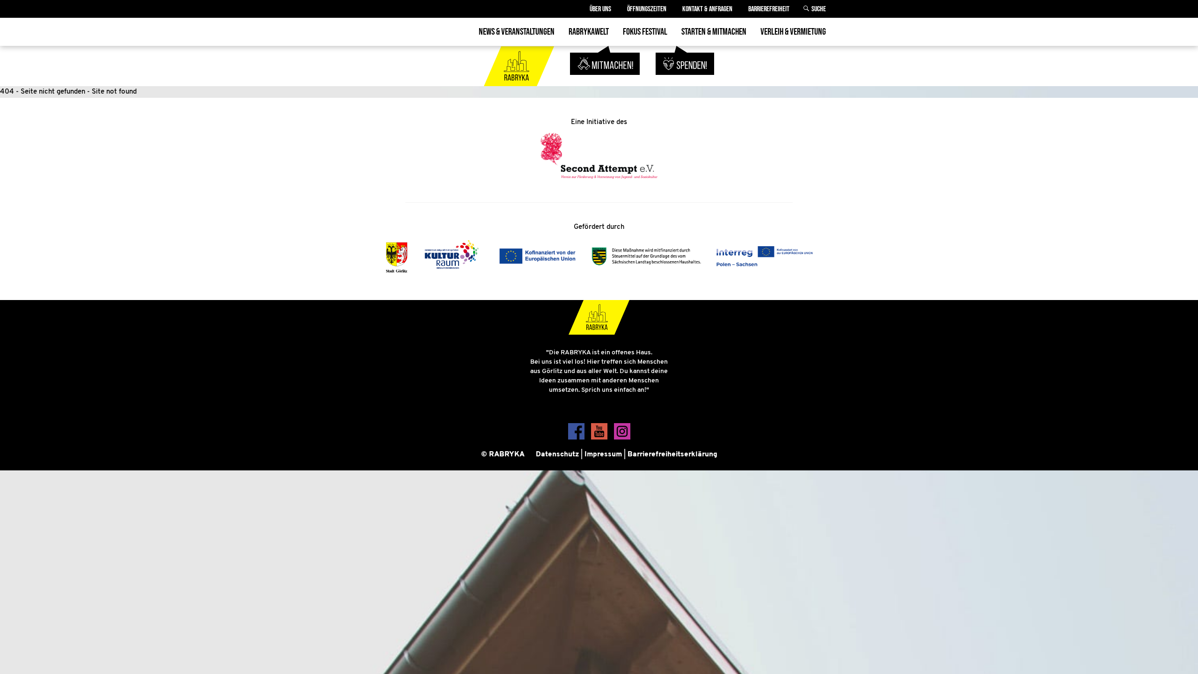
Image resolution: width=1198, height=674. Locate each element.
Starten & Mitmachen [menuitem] (713, 31)
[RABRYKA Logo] (520, 80)
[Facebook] (577, 437)
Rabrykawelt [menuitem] (589, 31)
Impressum (603, 454)
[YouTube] (600, 437)
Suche (818, 9)
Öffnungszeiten (646, 9)
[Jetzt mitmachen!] (606, 80)
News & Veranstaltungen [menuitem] (517, 31)
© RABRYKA (503, 454)
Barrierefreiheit (768, 9)
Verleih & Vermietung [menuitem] (793, 31)
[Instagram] (622, 437)
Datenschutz (557, 454)
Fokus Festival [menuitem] (645, 31)
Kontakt (707, 9)
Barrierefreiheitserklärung (672, 454)
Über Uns (600, 9)
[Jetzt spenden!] (685, 80)
